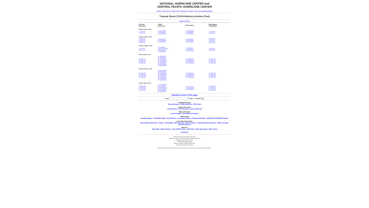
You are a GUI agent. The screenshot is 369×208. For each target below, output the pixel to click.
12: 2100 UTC (142, 63)
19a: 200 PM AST (162, 90)
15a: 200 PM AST (162, 76)
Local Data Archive (184, 118)
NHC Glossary (179, 123)
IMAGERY (184, 11)
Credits (179, 148)
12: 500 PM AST (162, 63)
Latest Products (176, 113)
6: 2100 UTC (142, 42)
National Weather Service (187, 137)
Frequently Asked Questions (206, 123)
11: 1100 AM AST (162, 60)
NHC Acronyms (190, 123)
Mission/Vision (166, 129)
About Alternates (173, 104)
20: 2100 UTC (142, 90)
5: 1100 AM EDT (162, 40)
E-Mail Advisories (186, 104)
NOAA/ (176, 137)
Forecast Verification (198, 118)
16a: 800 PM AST (162, 78)
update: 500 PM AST (163, 48)
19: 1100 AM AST (162, 89)
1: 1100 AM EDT (162, 31)
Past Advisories (184, 109)
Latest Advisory (172, 109)
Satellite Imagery (146, 118)
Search (167, 98)
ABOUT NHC (193, 11)
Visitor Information (201, 129)
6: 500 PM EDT (162, 42)
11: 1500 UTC (142, 61)
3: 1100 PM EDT (162, 33)
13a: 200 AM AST (162, 70)
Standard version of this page (185, 95)
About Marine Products (190, 113)
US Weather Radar (159, 118)
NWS (191, 98)
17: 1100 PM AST (162, 80)
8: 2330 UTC (142, 50)
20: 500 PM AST (162, 91)
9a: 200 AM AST (162, 56)
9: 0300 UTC (142, 59)
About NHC (156, 129)
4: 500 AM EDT (162, 39)
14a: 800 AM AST (162, 73)
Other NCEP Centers (179, 129)
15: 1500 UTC (142, 76)
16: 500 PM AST (162, 77)
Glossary (193, 148)
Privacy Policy (170, 148)
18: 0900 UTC (142, 87)
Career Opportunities (204, 148)
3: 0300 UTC (142, 38)
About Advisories (196, 109)
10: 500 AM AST (162, 57)
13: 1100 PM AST (162, 65)
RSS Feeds (197, 104)
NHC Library (213, 129)
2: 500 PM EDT (162, 32)
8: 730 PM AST (161, 50)
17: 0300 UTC (142, 86)
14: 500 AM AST (162, 72)
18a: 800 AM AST (162, 87)
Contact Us (184, 132)
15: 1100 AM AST (162, 74)
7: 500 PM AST (161, 47)
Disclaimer (161, 148)
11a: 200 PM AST (162, 61)
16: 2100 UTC (142, 77)
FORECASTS (175, 11)
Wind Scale (153, 123)
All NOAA (198, 98)
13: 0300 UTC (142, 73)
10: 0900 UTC (142, 60)
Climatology (169, 123)
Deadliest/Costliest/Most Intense (217, 118)
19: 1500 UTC (142, 89)
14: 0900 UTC (142, 74)
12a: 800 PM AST (162, 64)
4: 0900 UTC (142, 40)
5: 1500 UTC (142, 41)
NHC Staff (190, 129)
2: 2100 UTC (142, 33)
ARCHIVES (166, 11)
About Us (185, 148)
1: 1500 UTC (142, 31)
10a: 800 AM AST (162, 59)
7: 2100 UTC (142, 48)
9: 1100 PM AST (162, 51)
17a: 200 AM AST (162, 85)
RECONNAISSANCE (206, 11)
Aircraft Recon (172, 118)
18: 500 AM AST (162, 86)
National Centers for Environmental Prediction (184, 138)
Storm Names (144, 123)
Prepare (161, 123)
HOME (158, 11)
